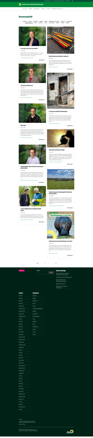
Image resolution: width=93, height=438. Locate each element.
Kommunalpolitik (29, 22)
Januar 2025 (21, 334)
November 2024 (22, 339)
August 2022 (21, 399)
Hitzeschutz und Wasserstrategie (57, 150)
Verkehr (62, 22)
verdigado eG (36, 430)
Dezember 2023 (22, 365)
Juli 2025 (20, 319)
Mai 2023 (20, 381)
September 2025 (22, 316)
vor (56, 263)
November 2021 (22, 406)
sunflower (26, 430)
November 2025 (22, 311)
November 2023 (22, 368)
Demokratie (35, 21)
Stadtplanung (52, 22)
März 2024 (21, 357)
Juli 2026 (20, 295)
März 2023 (21, 386)
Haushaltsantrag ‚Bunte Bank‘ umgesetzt (58, 56)
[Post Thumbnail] (32, 36)
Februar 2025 (21, 331)
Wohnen (67, 22)
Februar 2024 (21, 360)
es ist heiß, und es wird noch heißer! (29, 48)
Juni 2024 (20, 352)
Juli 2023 (20, 375)
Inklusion (63, 21)
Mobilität (41, 22)
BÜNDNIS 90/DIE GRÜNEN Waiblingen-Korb (32, 4)
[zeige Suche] (72, 1)
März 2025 (21, 329)
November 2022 (22, 393)
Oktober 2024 (21, 342)
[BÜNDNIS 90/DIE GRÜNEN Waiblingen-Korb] (20, 4)
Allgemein (25, 21)
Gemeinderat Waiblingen (54, 21)
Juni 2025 (20, 321)
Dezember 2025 (22, 308)
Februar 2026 (21, 306)
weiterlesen (41, 60)
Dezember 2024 (22, 337)
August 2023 (21, 373)
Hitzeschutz (23, 125)
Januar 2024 (21, 362)
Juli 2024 (20, 350)
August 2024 (21, 347)
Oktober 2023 (21, 370)
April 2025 (21, 326)
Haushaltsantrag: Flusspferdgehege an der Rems (60, 241)
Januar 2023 (21, 391)
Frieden (46, 21)
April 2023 (21, 383)
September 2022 (22, 396)
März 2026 (21, 303)
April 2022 (21, 404)
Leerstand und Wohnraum (26, 85)
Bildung (30, 21)
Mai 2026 (20, 300)
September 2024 (22, 344)
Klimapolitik (69, 21)
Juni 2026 (20, 298)
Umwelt (57, 22)
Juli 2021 (20, 409)
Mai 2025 (20, 324)
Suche (38, 270)
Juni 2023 (20, 378)
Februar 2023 (21, 388)
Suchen (51, 272)
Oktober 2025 (21, 313)
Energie (41, 21)
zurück (37, 263)
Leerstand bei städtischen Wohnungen (58, 111)
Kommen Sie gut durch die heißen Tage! (64, 277)
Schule (45, 22)
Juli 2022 (20, 401)
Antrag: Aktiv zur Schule (60, 283)
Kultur (35, 22)
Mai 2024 (20, 355)
